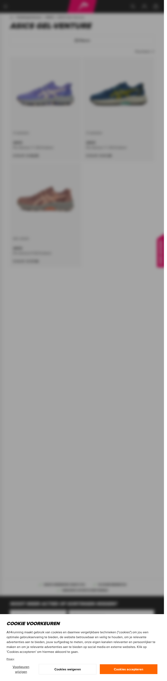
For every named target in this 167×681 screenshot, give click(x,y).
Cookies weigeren (67, 669)
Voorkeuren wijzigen (21, 669)
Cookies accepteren (128, 669)
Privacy (10, 659)
